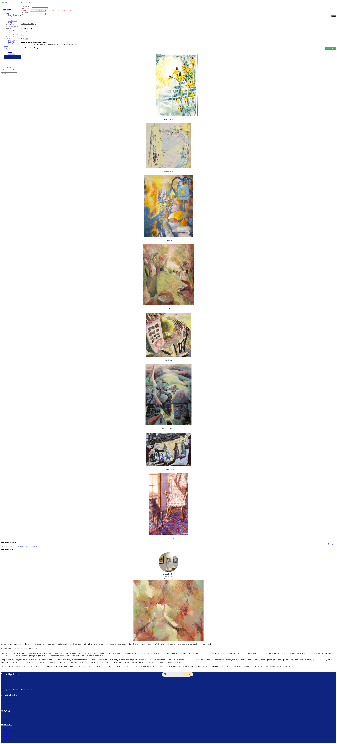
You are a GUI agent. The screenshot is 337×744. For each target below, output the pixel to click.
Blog (5, 729)
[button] (3, 63)
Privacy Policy (8, 704)
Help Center (8, 737)
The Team (7, 715)
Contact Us (7, 719)
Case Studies (8, 733)
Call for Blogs (8, 731)
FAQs (6, 705)
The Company (8, 717)
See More (331, 544)
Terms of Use (8, 702)
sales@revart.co (34, 546)
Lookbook (7, 735)
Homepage (7, 700)
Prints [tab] (22, 35)
